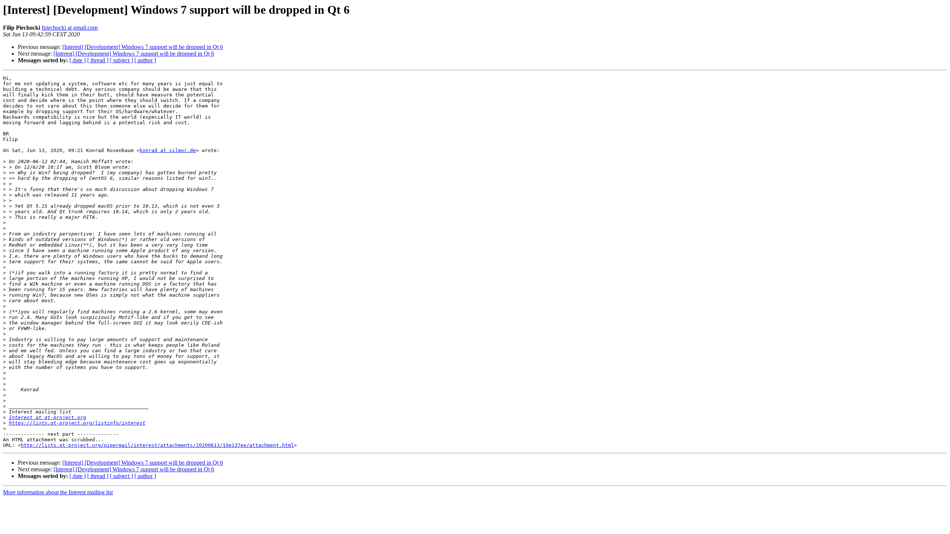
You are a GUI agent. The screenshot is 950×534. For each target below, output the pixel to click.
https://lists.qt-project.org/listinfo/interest (77, 423)
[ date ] (77, 60)
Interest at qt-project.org (47, 417)
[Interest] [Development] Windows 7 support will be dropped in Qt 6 (142, 47)
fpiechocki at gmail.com (70, 27)
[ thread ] (97, 60)
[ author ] (145, 60)
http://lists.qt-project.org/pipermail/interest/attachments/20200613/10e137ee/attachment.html (157, 445)
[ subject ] (121, 60)
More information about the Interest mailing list (58, 492)
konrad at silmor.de (168, 150)
